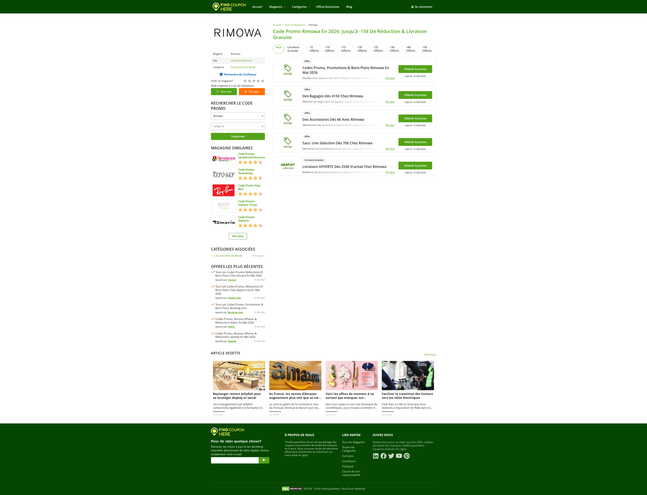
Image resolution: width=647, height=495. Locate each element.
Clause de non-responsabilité (351, 473)
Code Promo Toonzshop (246, 171)
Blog (349, 7)
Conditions (349, 461)
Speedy (232, 341)
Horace (232, 279)
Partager (254, 91)
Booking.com (235, 312)
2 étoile (249, 80)
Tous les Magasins (295, 24)
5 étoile (262, 80)
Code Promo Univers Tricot (247, 203)
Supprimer (238, 136)
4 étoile (258, 80)
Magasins (275, 7)
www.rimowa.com (241, 60)
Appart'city (234, 297)
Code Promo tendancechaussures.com (255, 155)
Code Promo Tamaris (246, 218)
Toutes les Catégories (349, 449)
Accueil (257, 7)
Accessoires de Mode (243, 67)
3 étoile (254, 80)
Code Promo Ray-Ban (249, 187)
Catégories (299, 7)
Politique (347, 466)
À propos (348, 456)
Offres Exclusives (327, 7)
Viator (231, 326)
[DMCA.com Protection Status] (292, 489)
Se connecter (424, 7)
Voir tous (430, 354)
